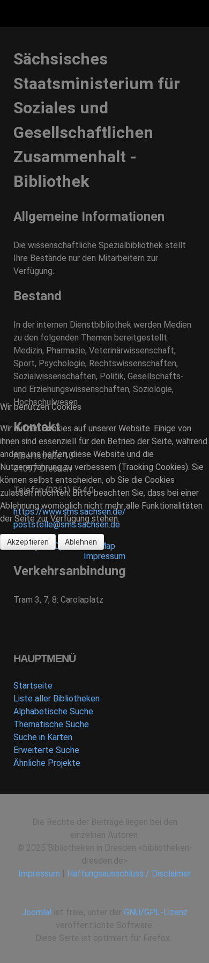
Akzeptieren (28, 542)
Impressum (104, 556)
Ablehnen (81, 542)
